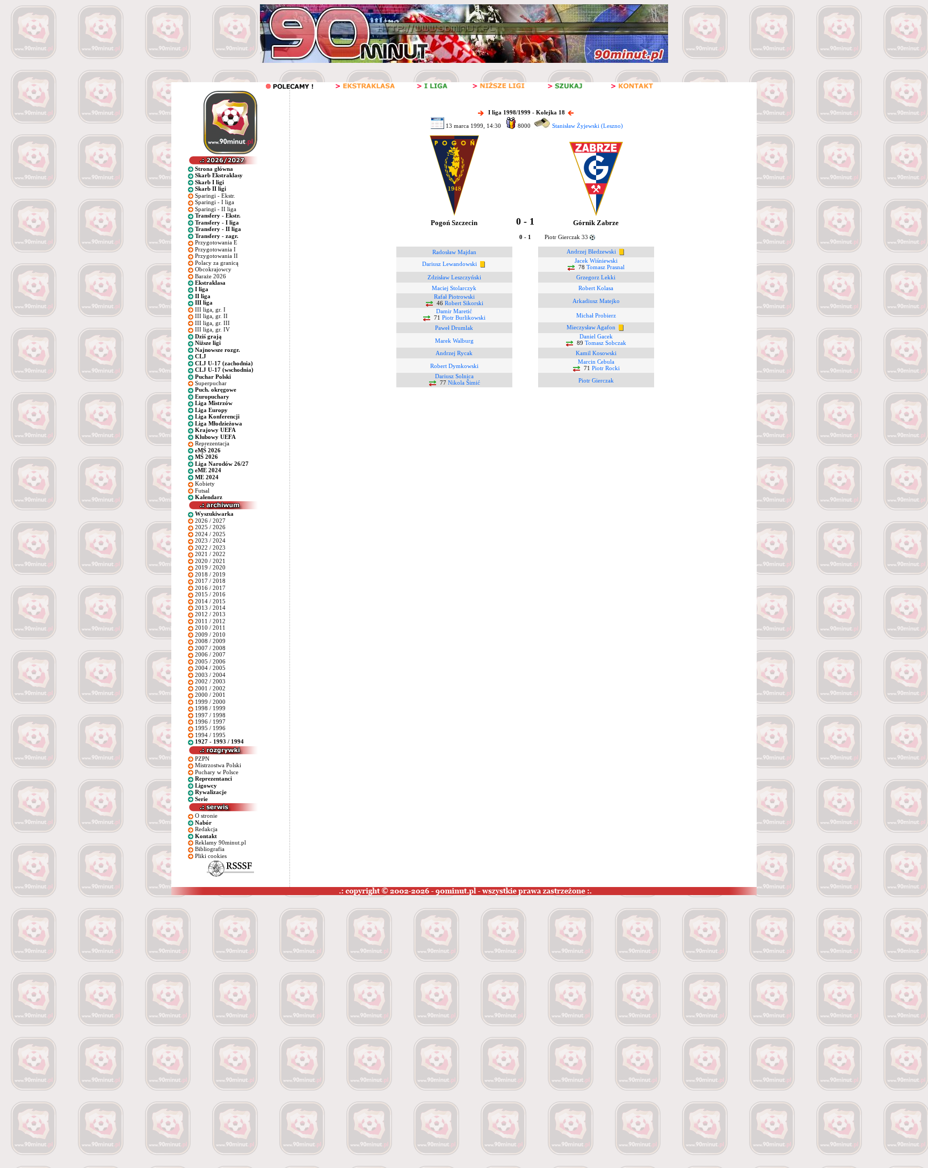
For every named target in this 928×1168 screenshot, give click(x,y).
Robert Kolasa (595, 288)
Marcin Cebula (596, 361)
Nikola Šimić (464, 383)
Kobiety (205, 483)
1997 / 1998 (210, 715)
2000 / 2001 (210, 694)
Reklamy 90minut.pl (220, 842)
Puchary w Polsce (216, 772)
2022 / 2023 (210, 547)
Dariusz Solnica (454, 376)
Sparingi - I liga (214, 202)
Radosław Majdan (454, 252)
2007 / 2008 (210, 648)
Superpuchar (211, 383)
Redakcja (206, 829)
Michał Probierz (596, 315)
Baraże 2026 (210, 276)
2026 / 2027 (210, 520)
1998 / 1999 (210, 708)
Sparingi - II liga (215, 209)
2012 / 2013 (210, 614)
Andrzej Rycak (454, 353)
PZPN (202, 758)
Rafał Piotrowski (454, 296)
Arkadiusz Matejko (596, 301)
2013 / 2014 (210, 607)
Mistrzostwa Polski (218, 765)
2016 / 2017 (210, 588)
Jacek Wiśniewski (596, 260)
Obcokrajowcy (213, 269)
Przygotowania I (215, 249)
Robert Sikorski (464, 303)
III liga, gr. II (211, 316)
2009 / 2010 (210, 634)
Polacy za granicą (216, 262)
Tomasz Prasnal (605, 267)
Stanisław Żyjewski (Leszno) (587, 125)
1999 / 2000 (210, 701)
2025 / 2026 (210, 527)
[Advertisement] (205, 975)
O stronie (206, 815)
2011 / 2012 (210, 621)
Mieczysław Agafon (591, 327)
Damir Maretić (454, 311)
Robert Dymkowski (454, 366)
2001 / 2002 (210, 688)
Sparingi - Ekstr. (215, 195)
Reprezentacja (212, 443)
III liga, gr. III (212, 323)
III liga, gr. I (210, 309)
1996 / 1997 (210, 721)
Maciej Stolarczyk (454, 288)
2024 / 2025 (210, 534)
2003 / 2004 (210, 675)
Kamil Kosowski (596, 353)
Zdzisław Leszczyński (454, 277)
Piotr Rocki (606, 368)
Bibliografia (209, 849)
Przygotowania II (216, 256)
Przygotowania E (216, 242)
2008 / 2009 (210, 641)
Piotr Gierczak (596, 380)
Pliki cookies (211, 856)
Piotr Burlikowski (463, 318)
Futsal (202, 490)
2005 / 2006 (210, 661)
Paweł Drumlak (454, 328)
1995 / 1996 (210, 728)
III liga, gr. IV (212, 329)
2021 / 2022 (210, 554)
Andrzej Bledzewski (591, 251)
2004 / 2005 (210, 668)
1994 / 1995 (210, 735)
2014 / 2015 (210, 601)
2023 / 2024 (210, 540)
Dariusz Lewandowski (449, 264)
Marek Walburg (454, 340)
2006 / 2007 (210, 654)
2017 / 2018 (210, 581)
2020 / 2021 (210, 561)
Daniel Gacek (596, 336)
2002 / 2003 (210, 681)
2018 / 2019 (210, 574)
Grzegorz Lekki (595, 277)
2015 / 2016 (210, 594)
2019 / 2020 (210, 567)
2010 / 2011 (210, 627)
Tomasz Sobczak (605, 343)
